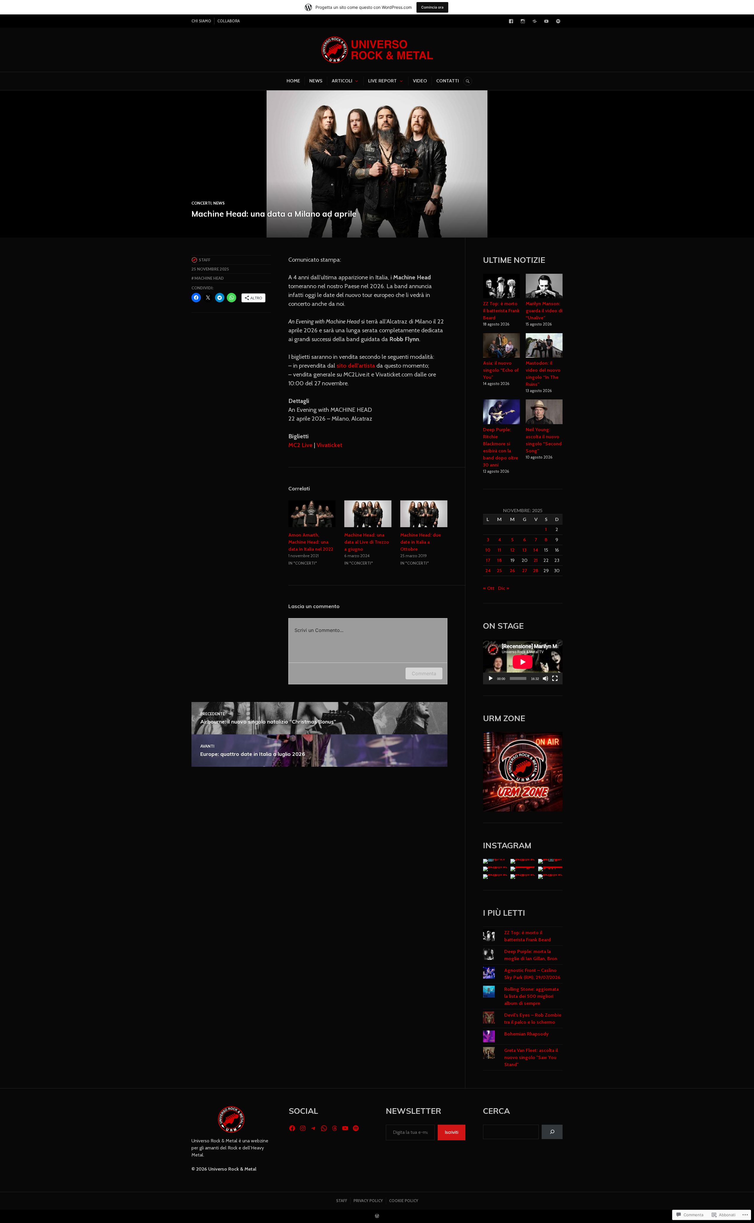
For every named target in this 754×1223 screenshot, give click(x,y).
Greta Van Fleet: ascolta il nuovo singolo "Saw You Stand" (531, 1057)
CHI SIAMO (201, 21)
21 (536, 560)
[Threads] (334, 1128)
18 (499, 560)
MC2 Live (300, 445)
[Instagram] (522, 21)
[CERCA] (467, 81)
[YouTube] (546, 21)
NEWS (316, 81)
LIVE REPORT (382, 81)
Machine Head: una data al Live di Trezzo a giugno (366, 542)
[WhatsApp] (324, 1128)
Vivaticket (329, 445)
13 (524, 550)
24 (488, 570)
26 (512, 570)
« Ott (489, 588)
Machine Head (209, 278)
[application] (523, 662)
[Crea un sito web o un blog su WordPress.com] (377, 1216)
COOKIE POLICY (403, 1200)
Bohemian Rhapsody (526, 1034)
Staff (204, 260)
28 (535, 570)
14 (535, 550)
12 (512, 550)
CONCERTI (201, 203)
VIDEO (420, 81)
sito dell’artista (356, 365)
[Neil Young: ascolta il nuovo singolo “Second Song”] (544, 412)
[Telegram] (534, 21)
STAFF (341, 1200)
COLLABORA (228, 21)
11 (499, 550)
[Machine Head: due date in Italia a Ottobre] (423, 513)
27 (524, 570)
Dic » (503, 588)
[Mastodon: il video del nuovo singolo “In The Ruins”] (544, 346)
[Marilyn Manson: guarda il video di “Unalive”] (544, 287)
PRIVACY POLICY (368, 1200)
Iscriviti (451, 1132)
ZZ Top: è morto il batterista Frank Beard (501, 311)
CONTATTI (447, 81)
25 (499, 570)
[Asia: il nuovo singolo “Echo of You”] (501, 346)
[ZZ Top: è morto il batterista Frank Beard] (501, 287)
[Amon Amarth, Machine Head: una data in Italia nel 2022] (311, 513)
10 (487, 550)
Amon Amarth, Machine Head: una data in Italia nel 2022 (310, 542)
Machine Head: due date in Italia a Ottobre (420, 542)
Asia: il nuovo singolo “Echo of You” (501, 370)
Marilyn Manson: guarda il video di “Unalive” (544, 311)
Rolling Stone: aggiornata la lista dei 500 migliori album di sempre (531, 996)
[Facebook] (511, 21)
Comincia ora (432, 7)
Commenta (424, 673)
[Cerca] (552, 1132)
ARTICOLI (342, 81)
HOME (293, 81)
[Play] (491, 678)
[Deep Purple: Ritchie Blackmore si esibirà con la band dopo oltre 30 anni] (501, 412)
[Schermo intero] (555, 678)
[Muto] (545, 678)
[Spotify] (558, 21)
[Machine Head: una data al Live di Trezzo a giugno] (367, 513)
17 (488, 560)
